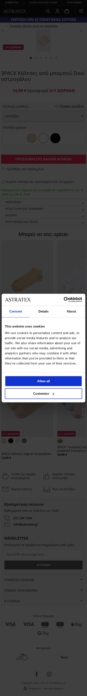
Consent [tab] (15, 311)
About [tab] (71, 311)
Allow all (43, 381)
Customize (41, 393)
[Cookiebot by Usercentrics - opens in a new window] (63, 299)
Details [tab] (43, 311)
